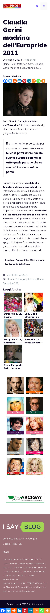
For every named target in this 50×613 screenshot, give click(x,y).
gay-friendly (29, 279)
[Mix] (34, 81)
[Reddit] (15, 81)
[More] (43, 81)
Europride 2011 (16, 125)
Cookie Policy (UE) (12, 543)
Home (6, 63)
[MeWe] (29, 81)
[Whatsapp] (38, 81)
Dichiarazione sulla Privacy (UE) (20, 538)
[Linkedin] (19, 81)
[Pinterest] (24, 81)
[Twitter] (10, 81)
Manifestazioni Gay (22, 63)
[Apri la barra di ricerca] (37, 6)
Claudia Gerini (14, 279)
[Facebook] (5, 81)
